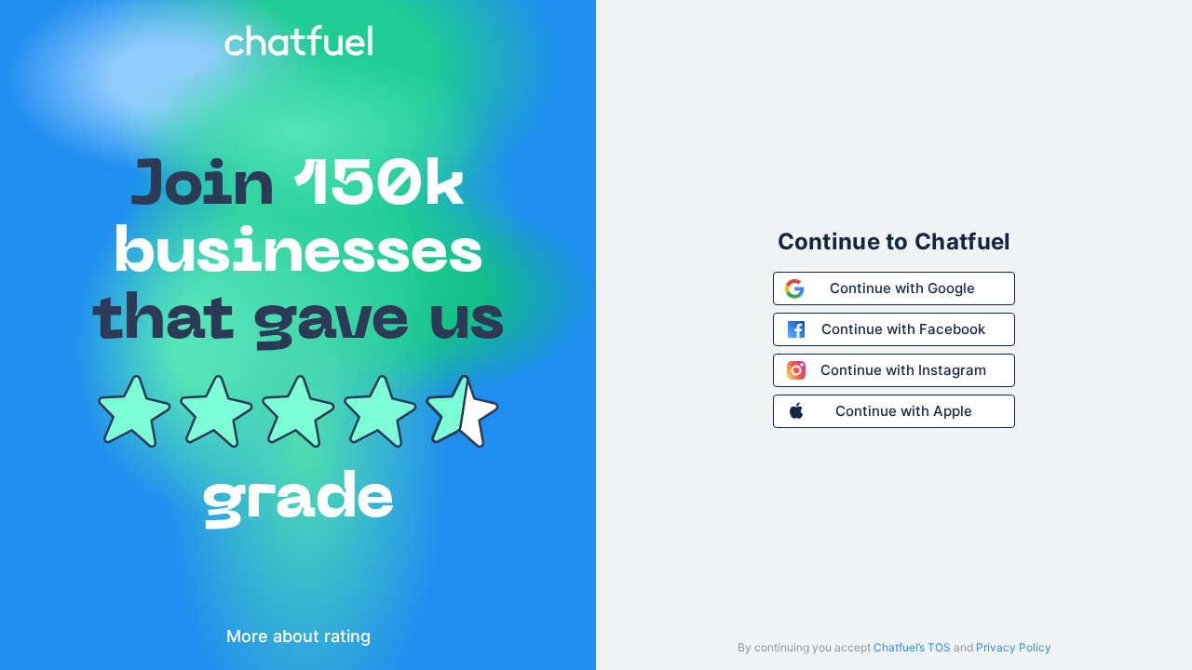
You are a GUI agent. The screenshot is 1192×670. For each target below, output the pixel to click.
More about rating (298, 636)
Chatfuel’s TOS (912, 647)
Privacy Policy (1013, 647)
